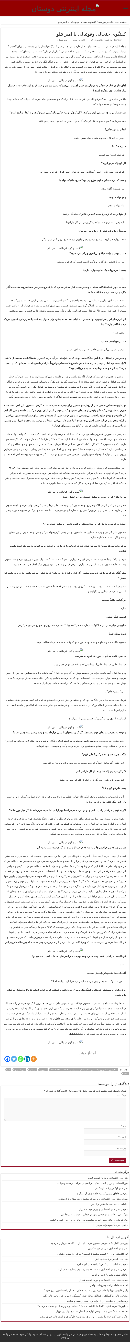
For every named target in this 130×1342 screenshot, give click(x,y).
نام (123, 1126)
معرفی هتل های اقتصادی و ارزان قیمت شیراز (103, 1209)
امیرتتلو (33, 1070)
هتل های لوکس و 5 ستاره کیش (111, 1188)
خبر (8, 1070)
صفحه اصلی (120, 22)
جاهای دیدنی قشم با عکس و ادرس (109, 1204)
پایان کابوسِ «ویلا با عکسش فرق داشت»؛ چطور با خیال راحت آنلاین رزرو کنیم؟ (86, 1290)
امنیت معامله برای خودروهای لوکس (109, 1285)
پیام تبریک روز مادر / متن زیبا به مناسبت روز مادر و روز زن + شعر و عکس (89, 1219)
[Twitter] (14, 1059)
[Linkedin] (27, 1059)
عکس (126, 1073)
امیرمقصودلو (20, 1070)
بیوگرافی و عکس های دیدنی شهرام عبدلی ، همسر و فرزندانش (94, 1214)
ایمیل (122, 1137)
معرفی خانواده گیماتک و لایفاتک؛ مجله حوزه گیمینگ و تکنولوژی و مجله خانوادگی (85, 1295)
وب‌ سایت (120, 1148)
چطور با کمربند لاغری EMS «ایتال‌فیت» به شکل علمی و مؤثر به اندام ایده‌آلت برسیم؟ (82, 1306)
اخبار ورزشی (105, 22)
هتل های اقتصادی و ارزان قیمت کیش (108, 1178)
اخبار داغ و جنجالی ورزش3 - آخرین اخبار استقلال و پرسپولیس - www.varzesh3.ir (84, 1070)
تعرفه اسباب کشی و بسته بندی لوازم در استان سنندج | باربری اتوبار (92, 1311)
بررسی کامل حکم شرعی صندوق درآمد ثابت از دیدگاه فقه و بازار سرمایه (89, 1243)
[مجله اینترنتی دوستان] (65, 8)
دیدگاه (121, 1095)
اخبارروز (43, 1070)
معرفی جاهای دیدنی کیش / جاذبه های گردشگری (102, 1193)
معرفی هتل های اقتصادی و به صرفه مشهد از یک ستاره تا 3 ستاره (93, 1198)
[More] (34, 1059)
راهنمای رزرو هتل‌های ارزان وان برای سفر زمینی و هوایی (97, 1301)
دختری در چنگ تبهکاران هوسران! (110, 1225)
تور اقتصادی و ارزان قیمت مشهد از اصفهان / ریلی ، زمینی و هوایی (92, 1183)
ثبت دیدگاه (62, 40)
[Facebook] (7, 1059)
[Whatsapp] (21, 1059)
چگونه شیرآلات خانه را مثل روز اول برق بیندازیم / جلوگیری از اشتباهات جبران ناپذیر (84, 1316)
